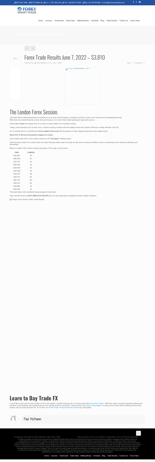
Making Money (86, 456)
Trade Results (112, 456)
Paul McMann (42, 63)
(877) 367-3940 (21, 3)
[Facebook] (133, 2)
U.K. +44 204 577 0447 (73, 3)
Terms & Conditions (98, 437)
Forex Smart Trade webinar (91, 405)
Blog (103, 456)
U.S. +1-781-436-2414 (53, 3)
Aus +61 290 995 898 (92, 3)
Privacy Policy (111, 437)
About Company (83, 437)
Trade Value (74, 456)
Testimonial (63, 456)
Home (133, 34)
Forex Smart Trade (96, 403)
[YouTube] (136, 2)
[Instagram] (140, 2)
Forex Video (134, 456)
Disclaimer (134, 437)
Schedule (96, 456)
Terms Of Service (123, 437)
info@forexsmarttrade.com (114, 3)
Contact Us (123, 456)
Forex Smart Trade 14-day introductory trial (60, 408)
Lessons (54, 456)
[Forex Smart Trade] (26, 10)
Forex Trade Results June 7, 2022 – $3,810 (125, 37)
